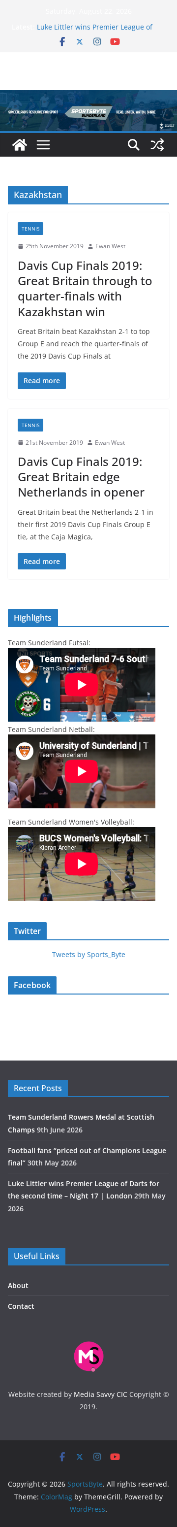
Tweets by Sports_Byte (88, 954)
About (18, 1285)
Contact (21, 1306)
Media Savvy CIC (100, 1394)
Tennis (30, 228)
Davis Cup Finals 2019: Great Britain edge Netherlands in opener (81, 476)
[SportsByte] (19, 145)
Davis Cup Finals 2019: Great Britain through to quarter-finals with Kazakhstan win (85, 288)
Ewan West (110, 246)
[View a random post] (157, 145)
